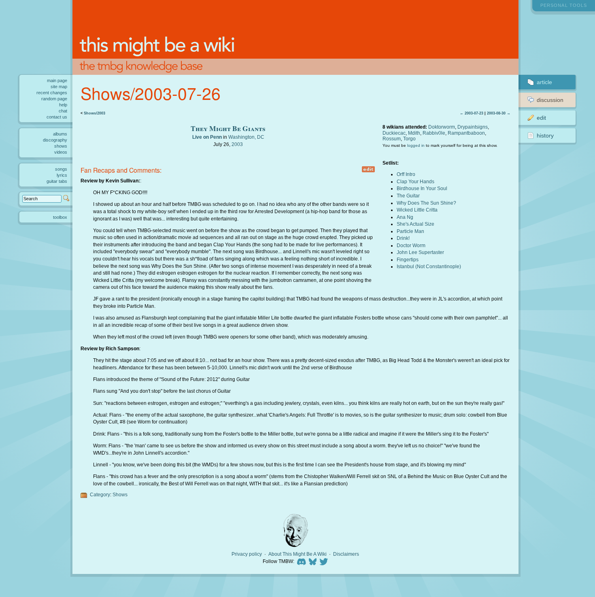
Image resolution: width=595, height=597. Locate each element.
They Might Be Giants (228, 128)
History (545, 135)
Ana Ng (405, 217)
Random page (54, 98)
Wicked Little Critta (417, 209)
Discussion (550, 100)
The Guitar (408, 195)
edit (368, 169)
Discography (55, 140)
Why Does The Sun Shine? (426, 202)
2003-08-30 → (498, 113)
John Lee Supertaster (420, 252)
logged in (416, 145)
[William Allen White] (295, 530)
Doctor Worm (411, 245)
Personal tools (563, 5)
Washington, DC (246, 137)
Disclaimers (346, 554)
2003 (237, 144)
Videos (60, 152)
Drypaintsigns (472, 126)
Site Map (59, 86)
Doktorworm (441, 126)
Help (63, 104)
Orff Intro (406, 174)
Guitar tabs (57, 181)
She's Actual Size (415, 224)
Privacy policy (247, 554)
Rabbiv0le (434, 132)
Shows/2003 (94, 113)
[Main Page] (295, 37)
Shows (120, 494)
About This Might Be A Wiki (297, 554)
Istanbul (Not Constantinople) (429, 266)
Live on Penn (207, 137)
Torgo (409, 138)
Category (100, 494)
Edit (541, 117)
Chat (63, 110)
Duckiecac (394, 132)
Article (544, 82)
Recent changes (51, 92)
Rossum (391, 138)
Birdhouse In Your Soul (422, 188)
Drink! (403, 238)
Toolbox (60, 217)
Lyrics (62, 175)
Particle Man (410, 231)
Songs (61, 169)
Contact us (57, 116)
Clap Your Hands (415, 181)
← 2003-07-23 (471, 113)
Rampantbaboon (466, 132)
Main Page (57, 80)
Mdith (414, 132)
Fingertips (408, 259)
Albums (60, 133)
